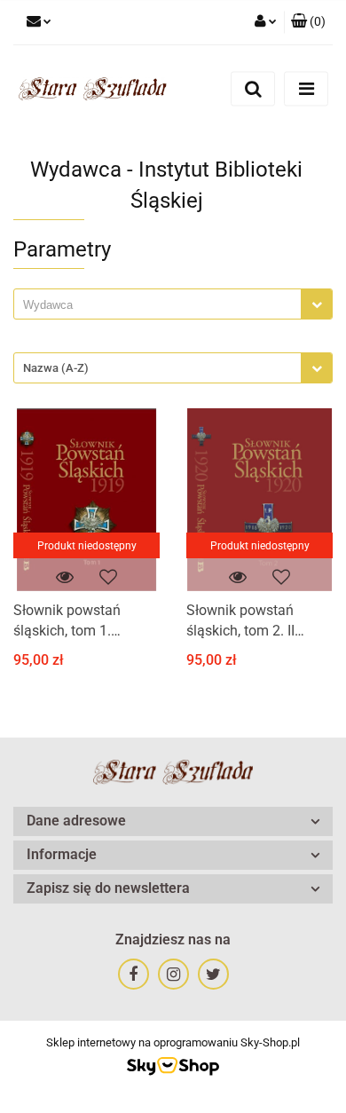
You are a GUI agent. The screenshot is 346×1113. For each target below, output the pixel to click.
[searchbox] (162, 305)
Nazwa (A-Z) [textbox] (56, 368)
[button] (308, 22)
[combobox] (173, 304)
